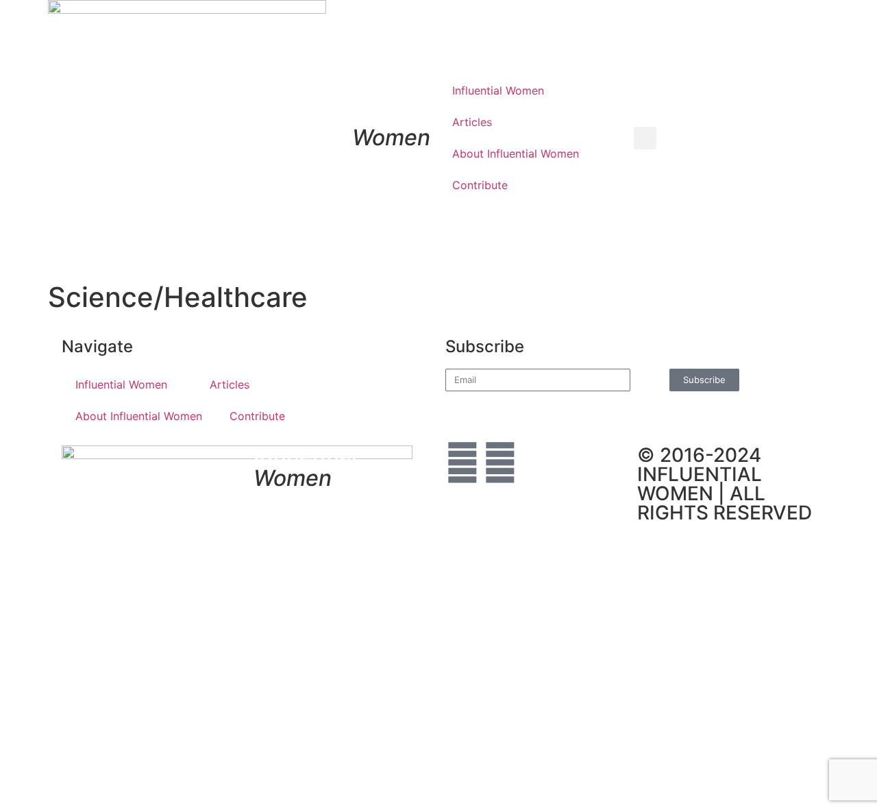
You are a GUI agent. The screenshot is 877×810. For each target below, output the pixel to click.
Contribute (480, 185)
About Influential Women (515, 153)
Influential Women (498, 90)
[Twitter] (500, 462)
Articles (472, 122)
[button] (645, 138)
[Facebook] (462, 462)
